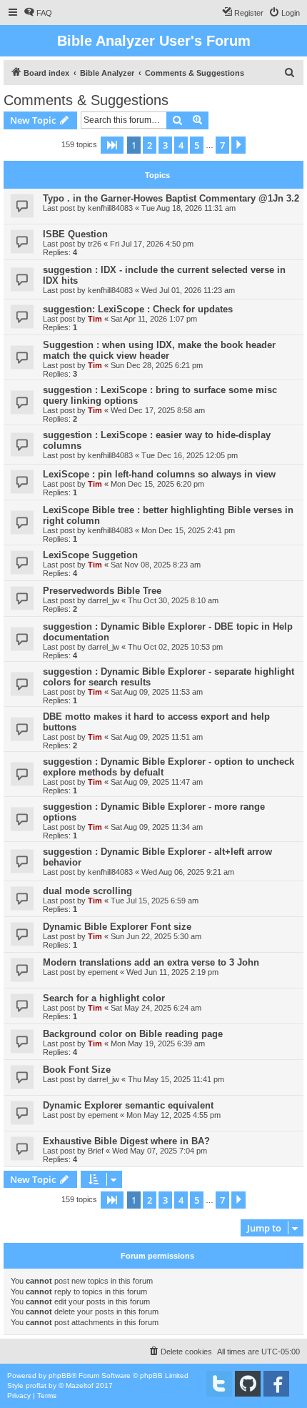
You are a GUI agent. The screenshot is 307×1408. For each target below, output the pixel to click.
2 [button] (149, 145)
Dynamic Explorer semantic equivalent (128, 1105)
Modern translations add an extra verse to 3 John (151, 962)
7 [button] (222, 145)
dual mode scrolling (87, 891)
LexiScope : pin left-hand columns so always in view (159, 474)
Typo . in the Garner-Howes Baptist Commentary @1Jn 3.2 (171, 198)
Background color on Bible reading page (133, 1033)
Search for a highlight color (104, 998)
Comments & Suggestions (86, 100)
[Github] (248, 1384)
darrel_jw (103, 600)
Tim (95, 318)
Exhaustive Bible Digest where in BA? (126, 1141)
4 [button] (180, 145)
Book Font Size (77, 1069)
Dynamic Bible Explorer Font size (117, 926)
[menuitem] (38, 12)
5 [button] (196, 145)
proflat (36, 1385)
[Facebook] (276, 1384)
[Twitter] (219, 1384)
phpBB (60, 1375)
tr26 (94, 243)
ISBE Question (75, 234)
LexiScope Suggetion (90, 555)
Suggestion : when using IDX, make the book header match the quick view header (159, 350)
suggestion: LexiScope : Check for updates (138, 309)
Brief (96, 1150)
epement (103, 972)
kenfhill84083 (110, 208)
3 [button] (165, 145)
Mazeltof (80, 1385)
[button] (112, 145)
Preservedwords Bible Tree (102, 590)
